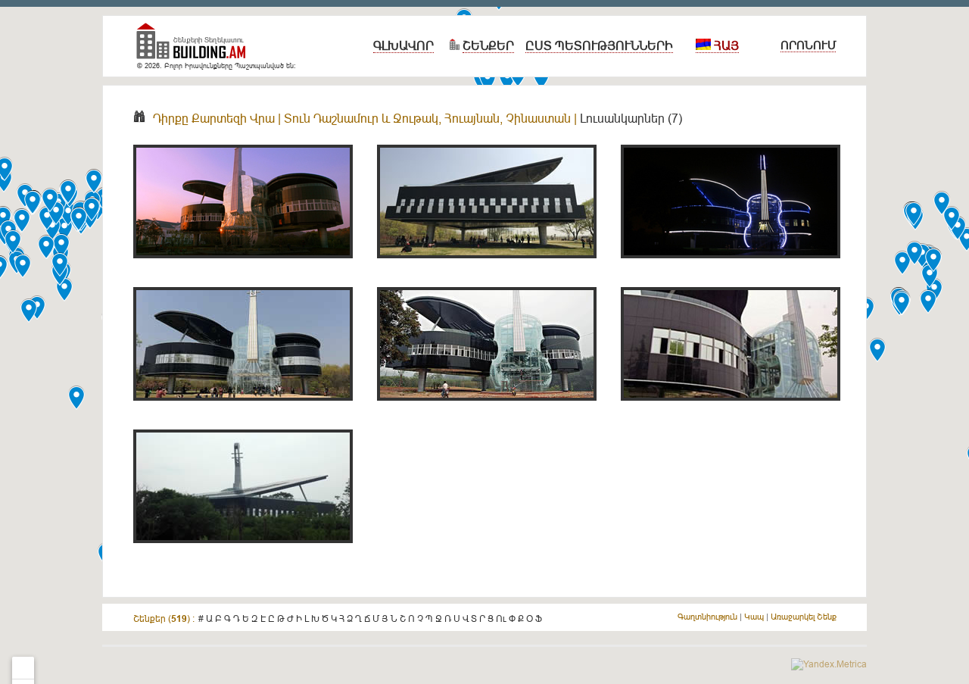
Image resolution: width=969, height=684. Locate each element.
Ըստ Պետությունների (599, 45)
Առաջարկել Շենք (804, 616)
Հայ (725, 45)
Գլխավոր (403, 45)
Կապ (754, 616)
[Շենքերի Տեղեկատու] (197, 47)
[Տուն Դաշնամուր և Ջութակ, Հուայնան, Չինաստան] (243, 266)
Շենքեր (488, 45)
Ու (501, 618)
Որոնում (808, 45)
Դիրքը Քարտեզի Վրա (214, 118)
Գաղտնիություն (707, 616)
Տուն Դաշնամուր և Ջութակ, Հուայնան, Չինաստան (427, 118)
